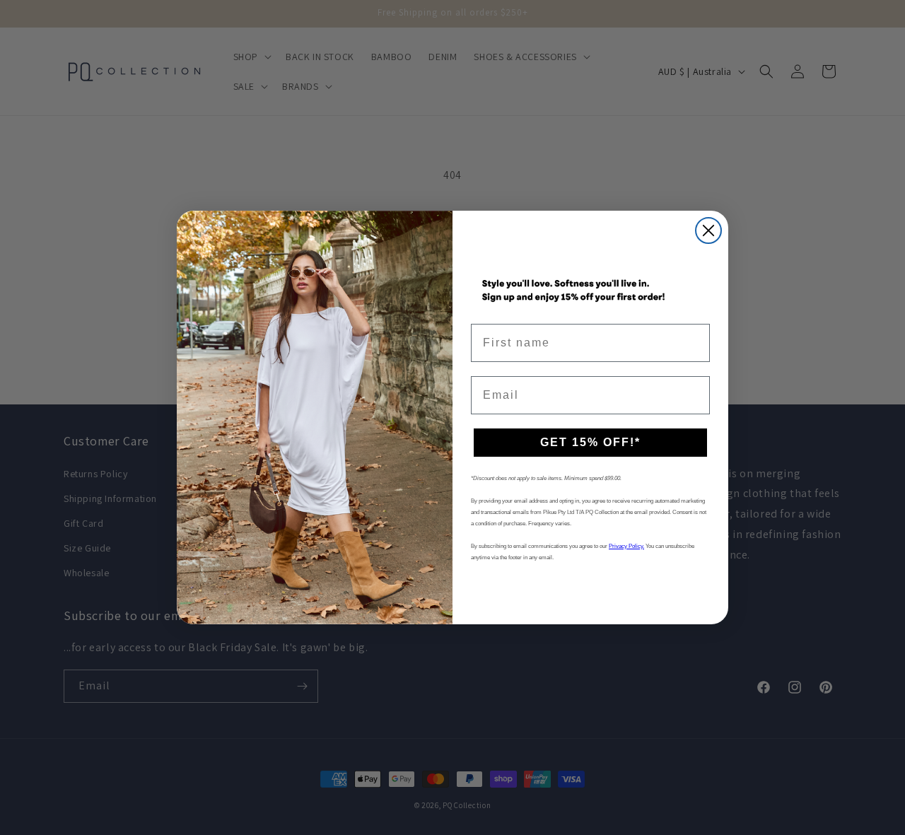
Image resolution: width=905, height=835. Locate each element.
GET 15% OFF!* (590, 442)
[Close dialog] (708, 230)
